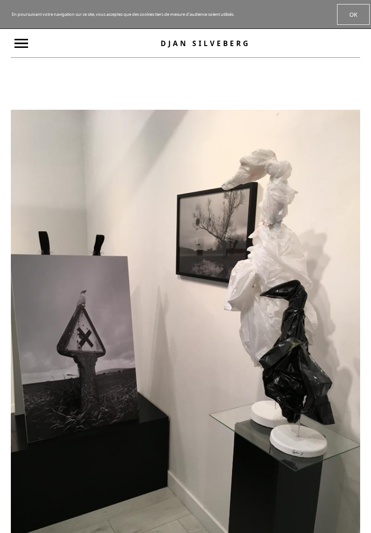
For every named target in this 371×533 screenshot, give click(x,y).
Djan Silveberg (205, 43)
